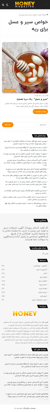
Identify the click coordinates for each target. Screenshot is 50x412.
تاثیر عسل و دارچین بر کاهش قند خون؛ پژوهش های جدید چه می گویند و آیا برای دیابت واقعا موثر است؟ (25, 176)
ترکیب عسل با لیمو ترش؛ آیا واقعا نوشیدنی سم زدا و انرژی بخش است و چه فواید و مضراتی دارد (26, 148)
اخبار (45, 273)
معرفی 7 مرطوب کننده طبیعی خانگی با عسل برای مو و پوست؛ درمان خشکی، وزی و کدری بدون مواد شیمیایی (25, 155)
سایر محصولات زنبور (39, 300)
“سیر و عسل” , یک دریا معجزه (32, 99)
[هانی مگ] (25, 5)
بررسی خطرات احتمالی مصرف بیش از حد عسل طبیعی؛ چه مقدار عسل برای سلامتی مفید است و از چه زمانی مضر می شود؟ (26, 184)
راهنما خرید (43, 288)
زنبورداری (43, 296)
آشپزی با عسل (42, 269)
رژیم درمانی (42, 292)
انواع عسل (43, 277)
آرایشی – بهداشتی (40, 266)
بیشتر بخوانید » (40, 111)
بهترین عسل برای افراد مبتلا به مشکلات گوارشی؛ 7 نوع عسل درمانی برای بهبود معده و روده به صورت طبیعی (25, 142)
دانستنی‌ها (43, 285)
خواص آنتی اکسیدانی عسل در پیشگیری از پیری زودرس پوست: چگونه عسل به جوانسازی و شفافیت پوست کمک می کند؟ (25, 162)
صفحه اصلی (42, 15)
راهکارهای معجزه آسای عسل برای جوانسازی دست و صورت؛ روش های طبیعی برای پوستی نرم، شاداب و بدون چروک (26, 170)
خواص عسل (43, 281)
